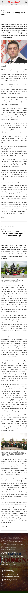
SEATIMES (4, 579)
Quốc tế (13, 8)
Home (2, 8)
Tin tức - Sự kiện (8, 8)
